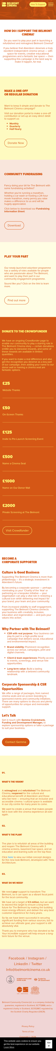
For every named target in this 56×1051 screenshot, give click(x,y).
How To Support (38, 4)
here (10, 857)
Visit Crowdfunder (17, 530)
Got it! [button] (49, 1044)
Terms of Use (28, 1031)
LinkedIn (21, 964)
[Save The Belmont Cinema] (10, 4)
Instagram (36, 958)
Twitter (36, 964)
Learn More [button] (9, 1047)
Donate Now (16, 143)
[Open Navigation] (51, 4)
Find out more (17, 300)
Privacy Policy (28, 1026)
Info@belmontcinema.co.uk (28, 969)
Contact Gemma (15, 742)
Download (14, 225)
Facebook (17, 958)
